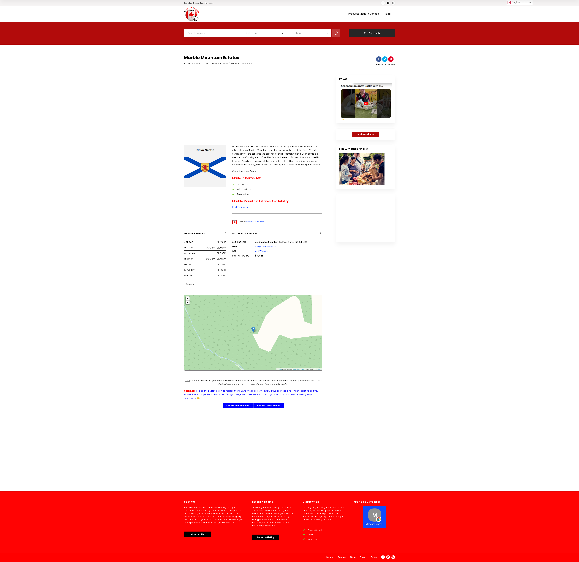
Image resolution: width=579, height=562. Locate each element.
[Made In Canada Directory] (191, 14)
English (515, 2)
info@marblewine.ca (265, 246)
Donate (330, 557)
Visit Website (261, 251)
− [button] (187, 302)
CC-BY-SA (317, 369)
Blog (388, 14)
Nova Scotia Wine (220, 63)
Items (206, 63)
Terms (374, 557)
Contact (342, 557)
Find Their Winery (241, 207)
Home (197, 63)
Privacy (363, 557)
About (353, 557)
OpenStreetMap (298, 369)
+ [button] (187, 298)
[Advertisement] (253, 110)
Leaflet (279, 369)
